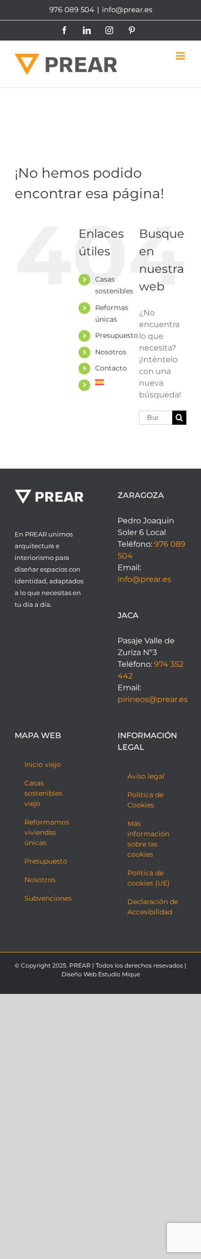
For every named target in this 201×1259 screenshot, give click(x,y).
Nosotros (110, 352)
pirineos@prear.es (153, 699)
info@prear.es (127, 9)
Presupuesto (116, 335)
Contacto (111, 368)
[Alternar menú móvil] (181, 56)
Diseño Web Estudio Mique (100, 974)
